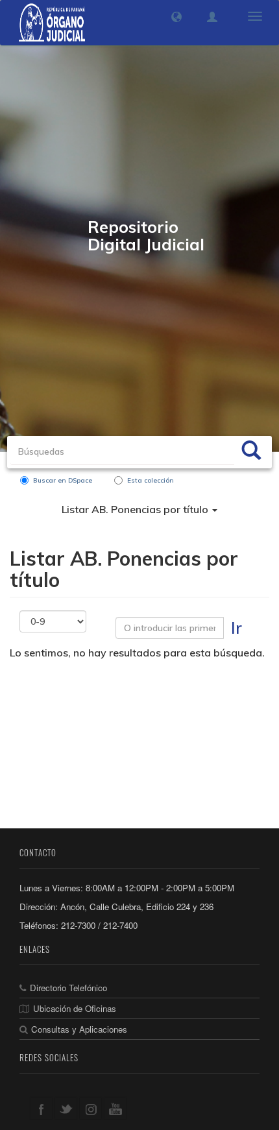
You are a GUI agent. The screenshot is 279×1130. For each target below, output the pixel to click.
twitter (66, 1108)
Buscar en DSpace (62, 480)
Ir (236, 628)
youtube (115, 1108)
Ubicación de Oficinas (74, 1008)
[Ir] (251, 452)
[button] (176, 17)
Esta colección (150, 480)
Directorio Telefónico (68, 987)
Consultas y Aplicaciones (79, 1029)
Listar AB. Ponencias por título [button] (136, 509)
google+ (90, 1108)
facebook (41, 1108)
